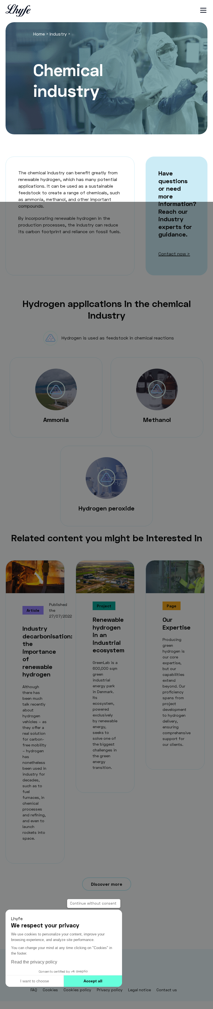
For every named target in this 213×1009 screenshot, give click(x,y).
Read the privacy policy (34, 962)
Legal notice (139, 989)
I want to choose (34, 981)
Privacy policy (110, 989)
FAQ (34, 989)
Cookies (50, 989)
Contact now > (174, 253)
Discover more (106, 884)
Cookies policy (77, 989)
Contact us (166, 989)
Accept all (92, 981)
